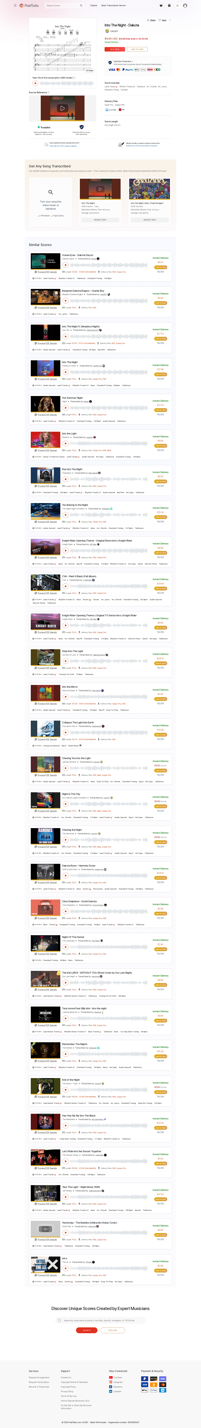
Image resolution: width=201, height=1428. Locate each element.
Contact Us (66, 1377)
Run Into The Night (72, 469)
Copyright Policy (68, 1386)
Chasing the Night (72, 829)
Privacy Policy (67, 1391)
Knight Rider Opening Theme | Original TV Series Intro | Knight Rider (99, 615)
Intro (64, 1258)
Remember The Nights (74, 1044)
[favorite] (161, 5)
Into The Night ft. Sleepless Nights (81, 326)
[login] (185, 5)
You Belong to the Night (75, 504)
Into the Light (69, 433)
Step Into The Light (72, 651)
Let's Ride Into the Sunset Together (81, 1151)
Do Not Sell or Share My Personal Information (76, 1407)
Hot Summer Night (72, 397)
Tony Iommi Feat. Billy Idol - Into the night (84, 1008)
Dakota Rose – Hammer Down (78, 865)
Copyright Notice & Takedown (74, 1382)
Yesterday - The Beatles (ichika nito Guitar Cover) (89, 1222)
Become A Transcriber (39, 1386)
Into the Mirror (70, 686)
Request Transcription (39, 1382)
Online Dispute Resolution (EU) (75, 1400)
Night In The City (71, 794)
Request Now (100, 220)
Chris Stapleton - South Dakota (79, 901)
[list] (177, 5)
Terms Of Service (68, 1396)
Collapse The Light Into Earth (78, 722)
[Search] (81, 5)
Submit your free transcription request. (142, 146)
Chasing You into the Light (76, 758)
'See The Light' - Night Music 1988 (81, 1187)
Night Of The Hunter (73, 937)
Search (87, 1330)
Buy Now (115, 49)
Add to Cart (137, 49)
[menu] (15, 5)
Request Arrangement (39, 1377)
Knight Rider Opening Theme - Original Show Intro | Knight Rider (97, 540)
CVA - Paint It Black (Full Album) (79, 576)
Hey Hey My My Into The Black (78, 1115)
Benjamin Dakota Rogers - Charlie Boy (83, 290)
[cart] (169, 5)
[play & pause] (35, 83)
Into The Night (70, 362)
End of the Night (71, 1079)
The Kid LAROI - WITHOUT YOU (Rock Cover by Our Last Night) (97, 972)
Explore (113, 1330)
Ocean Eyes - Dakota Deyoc (77, 255)
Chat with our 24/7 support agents (63, 146)
